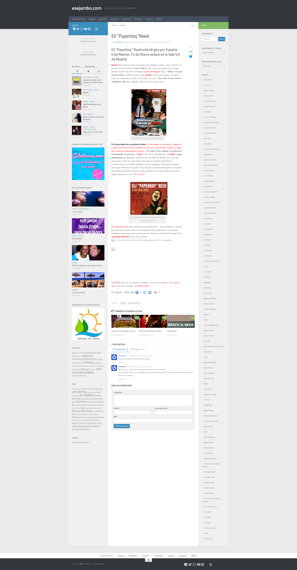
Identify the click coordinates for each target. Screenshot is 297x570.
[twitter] (78, 28)
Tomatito (207, 523)
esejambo (118, 42)
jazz (73, 363)
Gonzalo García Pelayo (212, 149)
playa (92, 417)
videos (96, 426)
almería (83, 388)
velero (87, 369)
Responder (121, 362)
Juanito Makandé (210, 208)
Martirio (207, 314)
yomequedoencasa (89, 129)
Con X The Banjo (210, 117)
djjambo (85, 101)
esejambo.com (86, 8)
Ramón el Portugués (211, 421)
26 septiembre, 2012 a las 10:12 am (140, 356)
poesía (99, 363)
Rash (206, 432)
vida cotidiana (88, 77)
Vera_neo (92, 369)
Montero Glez (209, 330)
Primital (207, 400)
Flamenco (138, 19)
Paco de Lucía (84, 417)
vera (99, 423)
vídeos (123, 25)
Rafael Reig (208, 405)
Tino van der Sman (210, 507)
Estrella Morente (210, 133)
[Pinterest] (89, 28)
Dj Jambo (113, 19)
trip (81, 369)
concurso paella (91, 392)
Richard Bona (208, 448)
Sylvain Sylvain (209, 488)
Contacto (91, 19)
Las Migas (207, 240)
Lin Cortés (207, 272)
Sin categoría (90, 366)
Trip (88, 423)
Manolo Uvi (97, 408)
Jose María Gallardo (211, 192)
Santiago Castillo (210, 472)
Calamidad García (210, 101)
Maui (206, 320)
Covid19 (98, 392)
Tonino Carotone (210, 528)
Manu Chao (208, 293)
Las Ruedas (208, 256)
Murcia (96, 414)
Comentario (118, 393)
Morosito (207, 341)
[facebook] (74, 28)
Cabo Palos (98, 389)
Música (75, 417)
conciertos (123, 303)
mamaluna (90, 408)
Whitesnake (208, 539)
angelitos (75, 353)
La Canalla (99, 405)
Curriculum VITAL (78, 19)
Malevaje (207, 282)
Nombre (117, 408)
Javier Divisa (122, 356)
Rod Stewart (208, 453)
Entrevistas (126, 19)
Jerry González (209, 170)
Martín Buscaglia (210, 309)
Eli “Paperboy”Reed (134, 303)
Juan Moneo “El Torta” (212, 202)
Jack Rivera (208, 154)
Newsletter (102, 19)
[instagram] (81, 28)
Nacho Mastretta (210, 362)
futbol (77, 405)
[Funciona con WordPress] (81, 564)
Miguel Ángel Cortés (211, 325)
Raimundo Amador (78, 420)
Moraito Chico (209, 336)
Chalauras (149, 19)
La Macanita (208, 234)
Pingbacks (138, 349)
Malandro (207, 277)
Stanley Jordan (209, 483)
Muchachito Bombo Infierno (150, 331)
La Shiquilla (208, 250)
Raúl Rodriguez (209, 437)
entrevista (85, 399)
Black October (209, 96)
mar (94, 411)
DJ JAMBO (86, 395)
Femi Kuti (207, 138)
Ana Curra (90, 389)
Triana (206, 533)
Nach (206, 357)
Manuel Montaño (82, 411)
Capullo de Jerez (209, 106)
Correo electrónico (161, 408)
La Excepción (208, 229)
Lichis (206, 266)
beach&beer (172, 331)
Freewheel (208, 144)
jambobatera (77, 238)
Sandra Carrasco (209, 458)
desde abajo (96, 352)
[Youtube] (85, 28)
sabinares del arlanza (92, 420)
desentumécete (77, 356)
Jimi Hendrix (208, 176)
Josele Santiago (209, 197)
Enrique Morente (210, 128)
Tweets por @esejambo (80, 442)
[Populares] (88, 71)
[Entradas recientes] (77, 71)
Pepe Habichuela (210, 394)
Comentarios (121, 349)
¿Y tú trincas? (77, 211)
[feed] (96, 28)
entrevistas (78, 359)
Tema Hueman (98, 564)
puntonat (99, 417)
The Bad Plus (208, 493)
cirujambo (86, 352)
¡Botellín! (86, 93)
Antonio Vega (209, 90)
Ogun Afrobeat (209, 373)
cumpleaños (76, 396)
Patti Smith (208, 389)
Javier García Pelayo (211, 165)
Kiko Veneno (91, 405)
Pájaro (206, 384)
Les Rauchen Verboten (212, 261)
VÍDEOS (159, 19)
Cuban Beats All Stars (211, 122)
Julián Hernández (210, 213)
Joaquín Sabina (209, 181)
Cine (79, 353)
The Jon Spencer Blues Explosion (211, 465)
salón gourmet (82, 366)
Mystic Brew (208, 352)
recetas (74, 366)
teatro (77, 369)
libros (76, 363)
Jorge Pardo (208, 186)
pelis (94, 363)
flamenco (90, 359)
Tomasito (81, 423)
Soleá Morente (209, 477)
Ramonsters (208, 426)
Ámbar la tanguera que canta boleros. (87, 265)
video (89, 426)
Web (115, 417)
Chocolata (207, 112)
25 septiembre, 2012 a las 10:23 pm (140, 367)
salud (74, 423)
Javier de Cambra (210, 160)
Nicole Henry (208, 368)
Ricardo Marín (209, 442)
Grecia (81, 405)
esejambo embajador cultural (123, 331)
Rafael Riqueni (209, 410)
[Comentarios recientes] (99, 71)
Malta (83, 408)
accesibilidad (76, 389)
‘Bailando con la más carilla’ (93, 132)
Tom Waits (208, 512)
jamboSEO (100, 359)
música (114, 25)
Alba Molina (208, 80)
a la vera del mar (79, 292)
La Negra (207, 245)
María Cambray (209, 304)
